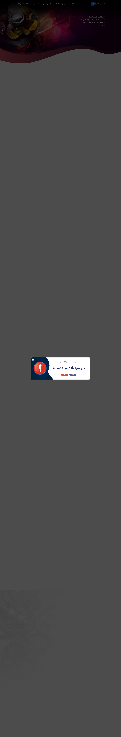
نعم (73, 374)
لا (64, 374)
